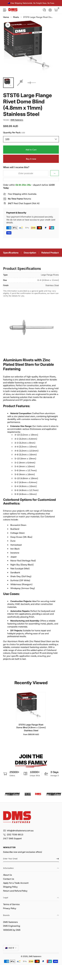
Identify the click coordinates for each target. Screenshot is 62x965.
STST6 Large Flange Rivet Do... (38, 17)
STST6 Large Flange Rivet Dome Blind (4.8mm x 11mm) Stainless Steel (31, 727)
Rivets (16, 17)
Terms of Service (11, 904)
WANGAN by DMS (11, 930)
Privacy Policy (9, 908)
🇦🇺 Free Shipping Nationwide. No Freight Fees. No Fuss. (31, 3)
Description (30, 252)
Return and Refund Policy (15, 890)
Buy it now (31, 159)
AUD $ (11, 948)
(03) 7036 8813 (15, 834)
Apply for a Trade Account (15, 883)
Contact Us (8, 879)
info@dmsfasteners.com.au (20, 830)
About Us (7, 875)
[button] (44, 10)
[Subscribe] (56, 859)
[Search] (44, 10)
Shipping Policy (10, 886)
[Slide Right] (57, 3)
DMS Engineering (11, 926)
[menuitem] (31, 875)
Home (6, 17)
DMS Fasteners (17, 120)
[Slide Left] (5, 3)
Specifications (11, 252)
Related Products (50, 252)
